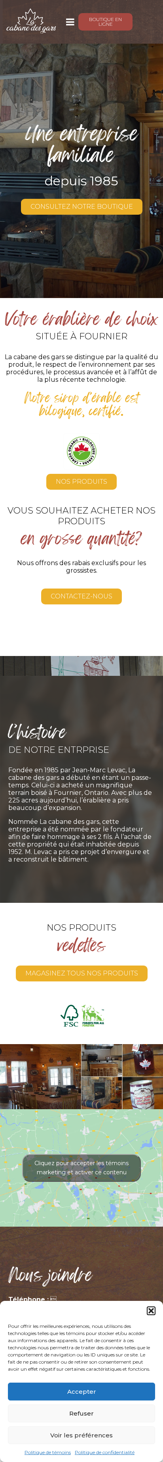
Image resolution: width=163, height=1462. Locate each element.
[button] (151, 1311)
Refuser (81, 1413)
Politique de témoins (48, 1452)
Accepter (81, 1391)
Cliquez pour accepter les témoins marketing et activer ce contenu (81, 1168)
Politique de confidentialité (105, 1452)
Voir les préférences (81, 1435)
